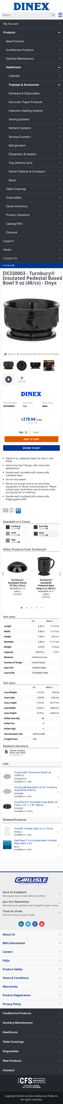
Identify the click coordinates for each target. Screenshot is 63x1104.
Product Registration (17, 995)
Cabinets (14, 76)
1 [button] (21, 608)
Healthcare (13, 67)
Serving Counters (20, 137)
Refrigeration (17, 145)
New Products (15, 41)
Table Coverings (16, 189)
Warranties (10, 986)
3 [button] (31, 608)
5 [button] (41, 608)
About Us (9, 934)
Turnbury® (9, 265)
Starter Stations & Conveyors (27, 171)
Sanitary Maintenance (20, 58)
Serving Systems (19, 119)
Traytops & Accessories (24, 85)
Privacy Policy (12, 1004)
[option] (17, 576)
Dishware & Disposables (24, 93)
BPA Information (14, 943)
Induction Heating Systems (26, 111)
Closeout (11, 232)
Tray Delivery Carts (20, 163)
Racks (12, 180)
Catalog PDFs (14, 224)
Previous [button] (2, 574)
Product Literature (18, 215)
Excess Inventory (16, 206)
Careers (8, 952)
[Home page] (32, 8)
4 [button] (36, 608)
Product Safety (12, 969)
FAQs (6, 960)
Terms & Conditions (16, 978)
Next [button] (60, 574)
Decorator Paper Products (25, 102)
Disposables (14, 197)
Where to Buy (31, 448)
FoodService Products (20, 50)
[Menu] (60, 15)
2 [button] (26, 608)
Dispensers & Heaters (22, 154)
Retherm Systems (20, 128)
